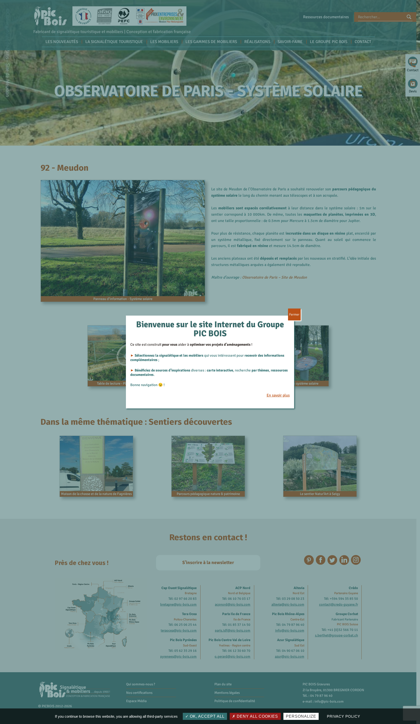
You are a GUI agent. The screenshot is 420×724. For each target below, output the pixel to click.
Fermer (294, 314)
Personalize (301, 716)
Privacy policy (343, 716)
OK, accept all (207, 716)
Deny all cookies (257, 716)
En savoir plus (278, 395)
